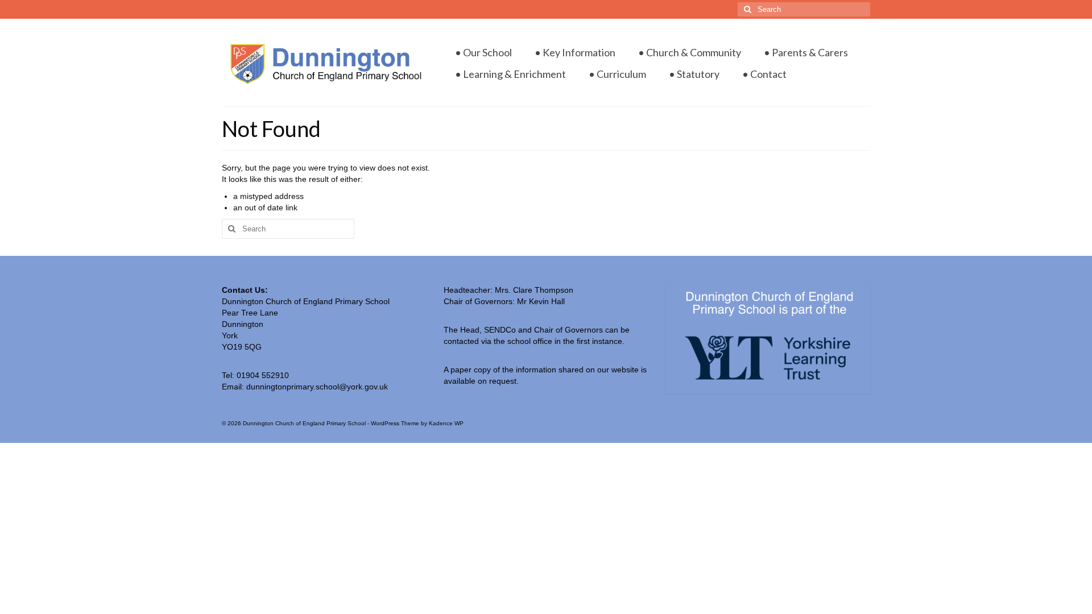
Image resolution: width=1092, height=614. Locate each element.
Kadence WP (446, 423)
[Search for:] (804, 9)
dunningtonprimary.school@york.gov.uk (317, 386)
